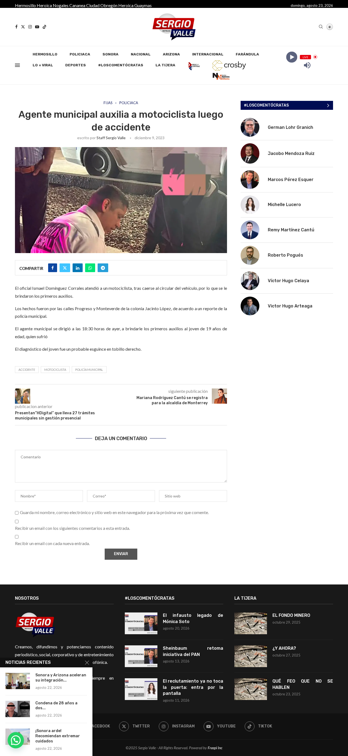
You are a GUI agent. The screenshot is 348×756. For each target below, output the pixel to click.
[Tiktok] (44, 26)
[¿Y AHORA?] (250, 656)
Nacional (141, 54)
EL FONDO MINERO (291, 615)
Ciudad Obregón (101, 5)
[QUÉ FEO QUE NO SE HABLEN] (250, 689)
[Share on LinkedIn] (78, 267)
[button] (16, 740)
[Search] (321, 27)
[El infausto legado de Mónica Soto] (141, 623)
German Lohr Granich (290, 127)
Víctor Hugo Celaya (288, 280)
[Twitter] (23, 26)
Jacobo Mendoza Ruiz (291, 153)
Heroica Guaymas (135, 5)
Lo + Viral (43, 65)
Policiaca (80, 54)
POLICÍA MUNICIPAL (89, 369)
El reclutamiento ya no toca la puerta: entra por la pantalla (193, 687)
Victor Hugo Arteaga (290, 306)
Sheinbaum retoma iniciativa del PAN (193, 651)
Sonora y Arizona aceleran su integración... (60, 678)
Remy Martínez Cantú (291, 229)
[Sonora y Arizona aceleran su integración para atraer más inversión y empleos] (17, 681)
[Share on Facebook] (52, 267)
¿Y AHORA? (284, 648)
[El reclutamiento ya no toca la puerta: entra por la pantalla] (141, 689)
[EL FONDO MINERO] (250, 623)
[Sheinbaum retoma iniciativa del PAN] (141, 656)
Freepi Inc (215, 747)
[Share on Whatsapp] (90, 267)
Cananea (77, 5)
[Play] (292, 57)
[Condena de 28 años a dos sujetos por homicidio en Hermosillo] (17, 709)
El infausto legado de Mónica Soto (193, 618)
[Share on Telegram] (103, 267)
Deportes (75, 65)
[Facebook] (16, 26)
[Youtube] (37, 26)
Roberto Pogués (285, 255)
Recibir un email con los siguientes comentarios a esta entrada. (72, 528)
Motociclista (55, 369)
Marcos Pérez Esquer (290, 179)
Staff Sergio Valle (111, 137)
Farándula (247, 54)
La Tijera (165, 65)
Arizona (171, 54)
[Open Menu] (17, 65)
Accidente (26, 369)
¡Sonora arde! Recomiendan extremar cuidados (57, 736)
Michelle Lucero (284, 204)
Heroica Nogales (53, 5)
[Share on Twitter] (65, 267)
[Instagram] (30, 26)
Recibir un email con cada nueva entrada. (52, 543)
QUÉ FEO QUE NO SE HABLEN (302, 684)
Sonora (110, 54)
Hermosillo (25, 5)
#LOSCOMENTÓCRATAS (120, 65)
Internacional (207, 54)
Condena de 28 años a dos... (56, 706)
